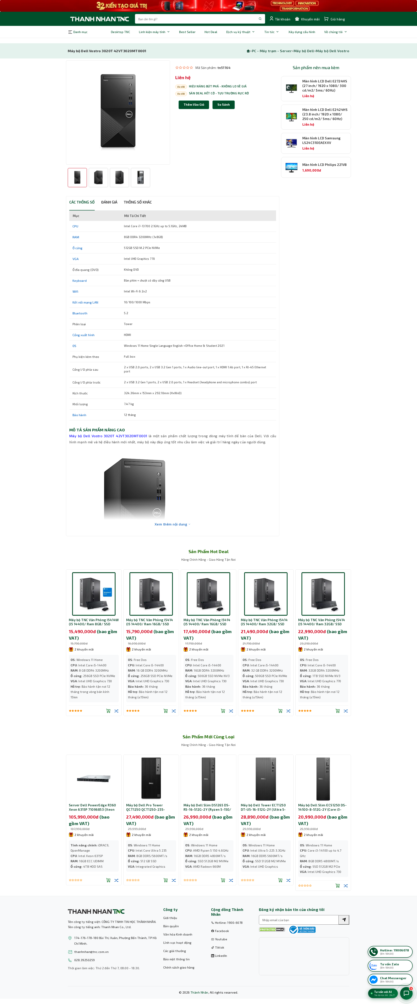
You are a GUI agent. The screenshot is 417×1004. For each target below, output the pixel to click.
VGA (76, 259)
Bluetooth (80, 313)
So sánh (223, 104)
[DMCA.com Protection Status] (272, 929)
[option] (118, 112)
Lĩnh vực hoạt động (177, 942)
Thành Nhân (199, 992)
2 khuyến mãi (84, 649)
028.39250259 (84, 960)
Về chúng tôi (333, 32)
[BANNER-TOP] (208, 6)
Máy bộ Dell (304, 51)
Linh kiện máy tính (152, 32)
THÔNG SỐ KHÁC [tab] (138, 202)
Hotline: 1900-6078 (228, 922)
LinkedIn (220, 955)
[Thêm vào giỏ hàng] (108, 710)
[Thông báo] (302, 930)
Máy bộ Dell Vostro (332, 51)
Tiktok (219, 947)
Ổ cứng (78, 248)
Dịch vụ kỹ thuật (238, 32)
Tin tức (269, 32)
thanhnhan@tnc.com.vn (91, 952)
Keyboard (80, 280)
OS (74, 346)
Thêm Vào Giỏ (194, 104)
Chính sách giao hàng (179, 967)
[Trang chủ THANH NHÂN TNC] (99, 19)
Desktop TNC (120, 32)
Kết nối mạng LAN (86, 302)
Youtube (220, 939)
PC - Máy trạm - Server (272, 51)
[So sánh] (116, 710)
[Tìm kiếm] (343, 920)
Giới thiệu (170, 918)
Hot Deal (211, 32)
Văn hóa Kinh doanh (177, 934)
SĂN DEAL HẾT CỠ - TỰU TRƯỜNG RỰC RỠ (219, 93)
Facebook (221, 931)
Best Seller (187, 32)
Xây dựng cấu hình (301, 32)
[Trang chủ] (248, 51)
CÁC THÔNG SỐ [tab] (82, 202)
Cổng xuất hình (84, 335)
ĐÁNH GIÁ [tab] (109, 202)
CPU (75, 226)
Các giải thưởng (174, 951)
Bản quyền (171, 926)
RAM (76, 237)
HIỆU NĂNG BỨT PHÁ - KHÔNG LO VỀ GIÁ (218, 86)
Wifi (75, 291)
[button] (223, 104)
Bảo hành (79, 415)
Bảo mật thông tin (176, 959)
